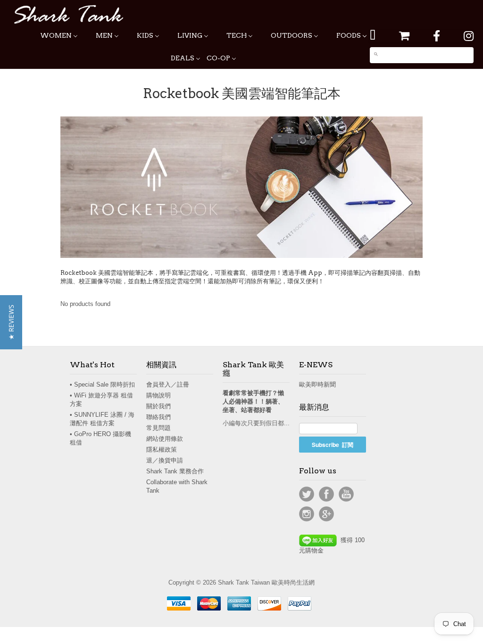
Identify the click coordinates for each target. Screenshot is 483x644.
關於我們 (158, 406)
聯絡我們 (158, 417)
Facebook (326, 494)
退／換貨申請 (164, 460)
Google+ (326, 513)
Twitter (306, 494)
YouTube (346, 494)
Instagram (306, 513)
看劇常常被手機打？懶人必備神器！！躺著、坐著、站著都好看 (253, 401)
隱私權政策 (161, 449)
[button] (11, 322)
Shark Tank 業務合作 (175, 471)
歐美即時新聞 (317, 384)
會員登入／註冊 (167, 384)
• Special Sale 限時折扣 (102, 384)
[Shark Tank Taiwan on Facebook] (436, 36)
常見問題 (158, 427)
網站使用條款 (164, 438)
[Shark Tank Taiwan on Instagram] (469, 36)
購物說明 (158, 395)
